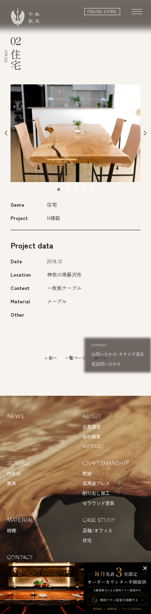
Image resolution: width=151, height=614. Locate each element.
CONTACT (20, 557)
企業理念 (92, 427)
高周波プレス (96, 484)
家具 (11, 484)
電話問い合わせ (106, 364)
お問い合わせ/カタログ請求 (117, 350)
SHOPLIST (93, 447)
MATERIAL (20, 520)
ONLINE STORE (102, 11)
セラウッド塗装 (98, 503)
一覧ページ (75, 358)
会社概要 (92, 437)
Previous (6, 133)
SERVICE (18, 463)
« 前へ (51, 358)
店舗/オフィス (97, 531)
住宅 (87, 541)
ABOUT (92, 416)
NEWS (15, 416)
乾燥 (87, 474)
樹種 (11, 531)
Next (144, 133)
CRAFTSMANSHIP (106, 463)
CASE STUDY (99, 520)
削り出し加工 (96, 494)
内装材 (14, 474)
